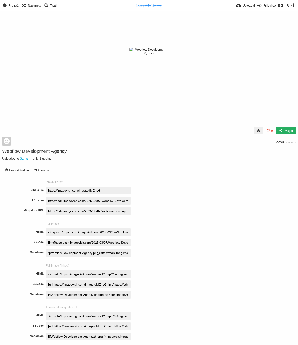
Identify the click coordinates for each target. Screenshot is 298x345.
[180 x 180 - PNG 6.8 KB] (258, 130)
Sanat (24, 158)
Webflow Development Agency (34, 151)
